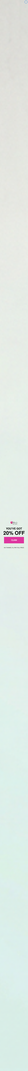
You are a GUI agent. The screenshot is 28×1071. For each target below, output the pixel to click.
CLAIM (14, 540)
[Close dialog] (26, 2)
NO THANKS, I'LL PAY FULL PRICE (14, 547)
